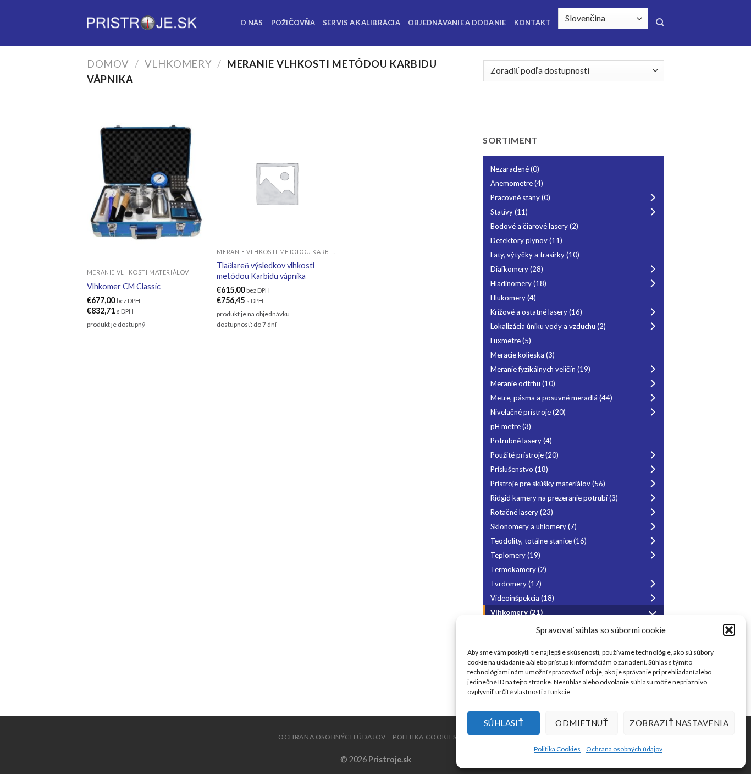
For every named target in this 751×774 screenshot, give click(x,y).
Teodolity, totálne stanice (538, 540)
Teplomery (515, 555)
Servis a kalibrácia (361, 22)
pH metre (510, 426)
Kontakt (532, 22)
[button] (729, 629)
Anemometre (516, 183)
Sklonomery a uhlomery (533, 526)
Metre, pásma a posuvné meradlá (551, 397)
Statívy (509, 211)
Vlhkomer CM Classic (124, 286)
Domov (108, 64)
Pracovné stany (520, 197)
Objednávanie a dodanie (457, 22)
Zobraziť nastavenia (678, 723)
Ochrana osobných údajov (624, 749)
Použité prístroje (524, 455)
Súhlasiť (504, 723)
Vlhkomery (178, 64)
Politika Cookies (557, 749)
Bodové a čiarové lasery (534, 226)
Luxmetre (510, 340)
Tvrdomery (516, 583)
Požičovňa (293, 22)
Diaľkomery (516, 269)
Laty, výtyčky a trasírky (534, 254)
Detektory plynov (526, 240)
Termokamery (518, 569)
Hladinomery (518, 283)
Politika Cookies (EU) (433, 737)
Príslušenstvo (519, 469)
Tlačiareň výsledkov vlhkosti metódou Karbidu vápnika (265, 271)
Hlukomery (513, 297)
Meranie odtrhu (522, 383)
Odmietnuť (581, 723)
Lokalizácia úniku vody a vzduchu (548, 326)
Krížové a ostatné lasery (536, 312)
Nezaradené (514, 168)
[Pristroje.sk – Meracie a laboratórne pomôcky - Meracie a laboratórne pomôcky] (142, 22)
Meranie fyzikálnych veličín (540, 369)
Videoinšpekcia (522, 598)
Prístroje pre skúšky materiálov (547, 483)
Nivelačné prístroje (528, 412)
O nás (251, 22)
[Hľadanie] (660, 22)
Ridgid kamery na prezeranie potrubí (554, 497)
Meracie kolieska (522, 354)
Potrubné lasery (521, 440)
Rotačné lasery (521, 512)
